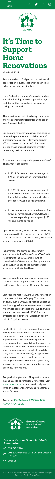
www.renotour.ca (12, 384)
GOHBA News (20, 400)
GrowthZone (35, 475)
